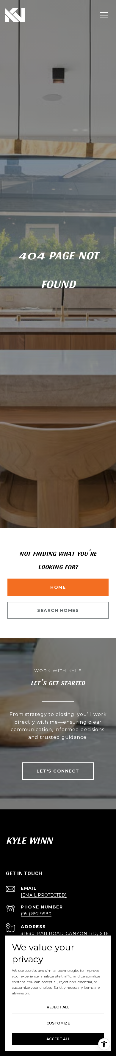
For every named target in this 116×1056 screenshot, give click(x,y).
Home (58, 587)
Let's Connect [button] (58, 771)
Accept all (58, 1039)
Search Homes (58, 610)
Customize (58, 1023)
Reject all (58, 1007)
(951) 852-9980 (36, 913)
